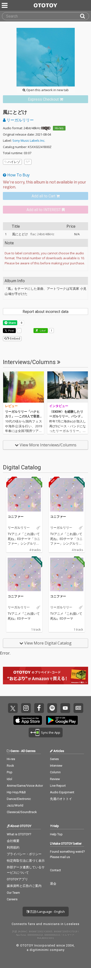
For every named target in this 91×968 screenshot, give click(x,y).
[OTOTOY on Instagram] (26, 708)
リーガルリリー (20, 120)
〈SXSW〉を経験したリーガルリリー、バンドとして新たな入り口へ (66, 416)
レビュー (11, 406)
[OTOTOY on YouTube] (65, 708)
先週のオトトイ (61, 799)
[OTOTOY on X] (13, 708)
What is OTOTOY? (19, 834)
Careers (12, 899)
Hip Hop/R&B (16, 792)
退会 (53, 883)
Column (55, 772)
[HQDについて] (45, 128)
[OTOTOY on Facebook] (39, 708)
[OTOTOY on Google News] (78, 708)
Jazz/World (15, 805)
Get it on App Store (27, 720)
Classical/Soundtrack (22, 812)
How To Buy (18, 175)
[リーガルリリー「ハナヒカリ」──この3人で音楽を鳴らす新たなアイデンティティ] (23, 387)
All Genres (28, 751)
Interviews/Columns (30, 362)
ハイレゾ (14, 162)
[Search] (84, 16)
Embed (14, 338)
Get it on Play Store (62, 720)
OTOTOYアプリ (17, 879)
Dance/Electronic (19, 799)
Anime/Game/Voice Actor (25, 785)
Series (54, 759)
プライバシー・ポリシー (24, 854)
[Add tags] (28, 162)
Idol (9, 779)
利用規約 (13, 847)
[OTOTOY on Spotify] (52, 708)
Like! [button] (42, 330)
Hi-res (59, 128)
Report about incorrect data (45, 311)
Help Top (56, 834)
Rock (10, 765)
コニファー (16, 516)
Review (55, 779)
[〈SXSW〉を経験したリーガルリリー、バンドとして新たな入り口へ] (67, 387)
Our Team (13, 892)
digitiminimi (39, 950)
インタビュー (58, 406)
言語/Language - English (47, 911)
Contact (55, 870)
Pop (9, 772)
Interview (56, 765)
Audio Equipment (62, 792)
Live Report (58, 785)
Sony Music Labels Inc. (28, 140)
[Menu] (5, 5)
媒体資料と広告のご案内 (24, 886)
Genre (14, 751)
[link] (45, 99)
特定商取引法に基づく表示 (26, 860)
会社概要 (13, 841)
